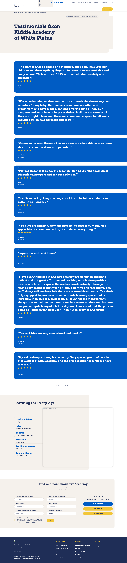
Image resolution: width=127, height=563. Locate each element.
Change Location (59, 2)
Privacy (34, 522)
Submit (51, 520)
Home (73, 2)
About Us (89, 9)
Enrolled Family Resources (84, 2)
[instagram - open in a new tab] (97, 546)
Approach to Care (43, 9)
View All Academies (61, 545)
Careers (96, 2)
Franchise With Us (80, 551)
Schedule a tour (98, 503)
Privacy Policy (17, 558)
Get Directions (98, 513)
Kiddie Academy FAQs (62, 548)
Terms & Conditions (28, 558)
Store (57, 555)
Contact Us (104, 2)
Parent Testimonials (61, 558)
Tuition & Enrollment (74, 9)
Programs (58, 9)
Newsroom (59, 551)
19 (67, 385)
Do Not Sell (37, 558)
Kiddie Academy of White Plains (31, 12)
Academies (20, 12)
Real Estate (78, 555)
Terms (27, 522)
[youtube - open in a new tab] (95, 546)
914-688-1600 (98, 508)
